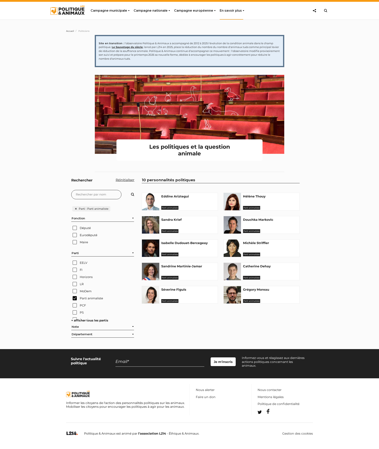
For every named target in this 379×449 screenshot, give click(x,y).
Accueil (70, 31)
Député (85, 228)
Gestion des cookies (297, 433)
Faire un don (206, 397)
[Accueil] (67, 18)
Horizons (86, 277)
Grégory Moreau (256, 289)
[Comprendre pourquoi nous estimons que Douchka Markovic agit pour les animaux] (232, 232)
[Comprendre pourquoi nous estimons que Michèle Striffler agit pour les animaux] (232, 256)
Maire (84, 242)
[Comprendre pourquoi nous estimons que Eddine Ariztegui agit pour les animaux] (150, 209)
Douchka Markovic (258, 220)
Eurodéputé (88, 235)
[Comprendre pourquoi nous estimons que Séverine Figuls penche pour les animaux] (150, 302)
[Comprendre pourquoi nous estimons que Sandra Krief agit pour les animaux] (150, 232)
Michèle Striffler (256, 243)
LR (82, 284)
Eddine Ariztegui (175, 196)
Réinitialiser (125, 180)
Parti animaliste (91, 298)
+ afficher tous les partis (89, 320)
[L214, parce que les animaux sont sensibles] (72, 433)
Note (75, 327)
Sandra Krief (171, 220)
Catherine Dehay (257, 266)
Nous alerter (205, 390)
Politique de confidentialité (278, 404)
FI (81, 270)
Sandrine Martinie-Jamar (181, 266)
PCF (83, 305)
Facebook (265, 411)
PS (82, 312)
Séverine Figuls (173, 289)
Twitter (265, 419)
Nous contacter (269, 390)
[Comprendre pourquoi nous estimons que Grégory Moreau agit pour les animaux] (232, 302)
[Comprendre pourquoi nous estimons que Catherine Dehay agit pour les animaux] (232, 279)
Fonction (78, 218)
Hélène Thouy (254, 196)
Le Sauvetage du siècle (127, 47)
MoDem (86, 291)
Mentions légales (271, 397)
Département (82, 334)
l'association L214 (152, 433)
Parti (75, 253)
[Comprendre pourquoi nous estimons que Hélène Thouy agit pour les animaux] (232, 209)
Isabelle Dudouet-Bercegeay (184, 243)
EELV (83, 263)
